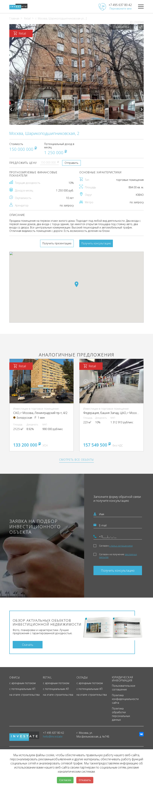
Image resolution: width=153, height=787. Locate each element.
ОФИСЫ (14, 677)
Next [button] (142, 109)
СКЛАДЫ (82, 677)
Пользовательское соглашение (123, 687)
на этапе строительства (24, 694)
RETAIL (47, 677)
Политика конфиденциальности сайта (125, 698)
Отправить (71, 163)
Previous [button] (11, 109)
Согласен (116, 545)
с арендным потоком (22, 683)
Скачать (27, 645)
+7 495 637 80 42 (120, 5)
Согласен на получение (118, 556)
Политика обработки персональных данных (121, 714)
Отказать (85, 780)
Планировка (121, 27)
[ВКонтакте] (141, 734)
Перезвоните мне (121, 8)
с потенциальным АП (22, 689)
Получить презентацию (56, 243)
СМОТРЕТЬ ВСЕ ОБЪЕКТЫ (76, 459)
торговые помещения (130, 180)
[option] (76, 74)
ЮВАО (140, 195)
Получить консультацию (96, 243)
